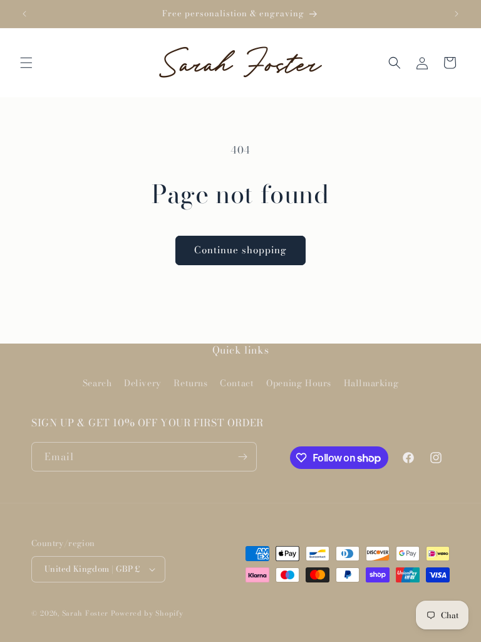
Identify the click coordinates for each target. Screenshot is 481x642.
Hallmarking (371, 383)
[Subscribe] (242, 456)
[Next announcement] (456, 14)
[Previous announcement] (24, 14)
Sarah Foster (85, 613)
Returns (190, 383)
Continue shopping (240, 250)
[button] (26, 62)
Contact (237, 383)
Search (97, 383)
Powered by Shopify (147, 613)
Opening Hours (298, 383)
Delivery (143, 383)
